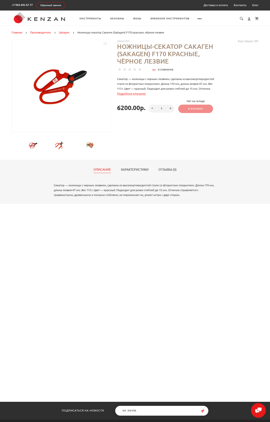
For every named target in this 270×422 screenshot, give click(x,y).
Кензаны (117, 18)
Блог (255, 5)
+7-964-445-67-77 (22, 4)
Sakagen (123, 41)
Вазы (137, 18)
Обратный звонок (50, 5)
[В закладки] (105, 44)
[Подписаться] (202, 411)
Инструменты (90, 18)
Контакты (240, 5)
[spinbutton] (162, 109)
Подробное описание (131, 93)
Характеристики (134, 169)
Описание (102, 169)
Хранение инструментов (169, 18)
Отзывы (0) (167, 169)
